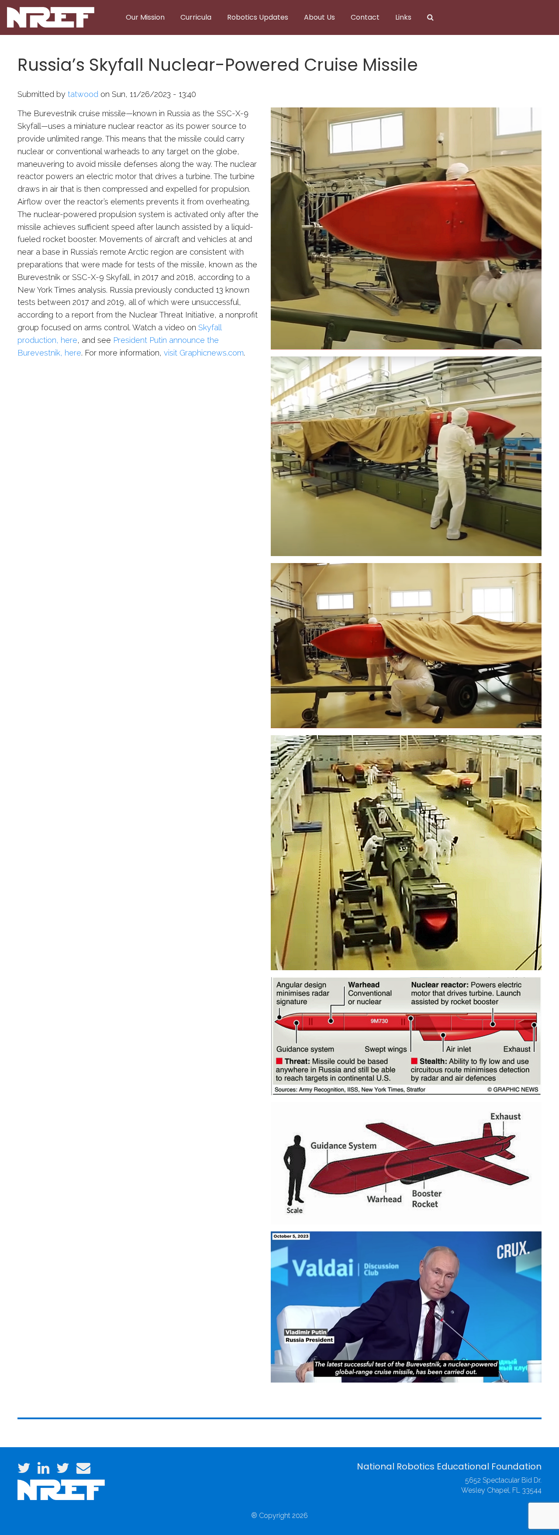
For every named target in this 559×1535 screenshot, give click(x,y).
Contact (365, 17)
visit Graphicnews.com (203, 352)
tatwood (83, 94)
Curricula (195, 17)
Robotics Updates (257, 17)
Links (403, 17)
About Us (319, 17)
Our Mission (145, 17)
